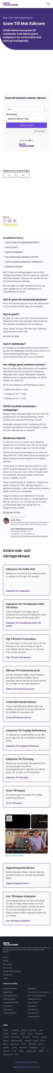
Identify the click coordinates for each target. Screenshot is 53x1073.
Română (6, 1037)
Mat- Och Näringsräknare (18, 17)
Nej (23, 175)
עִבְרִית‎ (14, 1051)
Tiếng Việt (32, 1044)
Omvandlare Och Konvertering (39, 992)
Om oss (6, 957)
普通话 (41, 1051)
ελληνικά (6, 1051)
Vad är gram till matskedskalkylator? (22, 242)
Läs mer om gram (11, 336)
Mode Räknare (33, 1009)
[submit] (48, 3)
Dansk (5, 1044)
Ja (9, 175)
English (5, 1030)
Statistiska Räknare (10, 1013)
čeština (21, 1051)
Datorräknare (8, 1009)
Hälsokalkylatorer (9, 999)
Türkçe (30, 1034)
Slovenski (23, 1047)
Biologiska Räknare (10, 989)
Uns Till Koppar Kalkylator (18, 921)
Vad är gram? (11, 247)
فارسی (42, 1047)
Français (6, 1034)
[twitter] (15, 221)
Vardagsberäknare (34, 999)
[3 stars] (10, 224)
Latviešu (6, 1047)
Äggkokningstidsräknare (18, 883)
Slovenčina (15, 1037)
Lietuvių (44, 1037)
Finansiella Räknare (10, 995)
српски (14, 1047)
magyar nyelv (31, 1051)
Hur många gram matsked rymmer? (21, 256)
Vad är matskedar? (14, 252)
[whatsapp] (10, 221)
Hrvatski (36, 1037)
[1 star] (4, 224)
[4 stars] (13, 224)
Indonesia (39, 1034)
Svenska (28, 1040)
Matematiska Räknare (10, 1002)
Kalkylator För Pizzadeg (17, 777)
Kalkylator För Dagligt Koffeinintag (22, 746)
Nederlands (14, 1044)
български (26, 1037)
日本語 (22, 1034)
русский (33, 1030)
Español (24, 1030)
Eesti (17, 1054)
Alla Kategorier (33, 1013)
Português (15, 1030)
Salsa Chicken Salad (23, 833)
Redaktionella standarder (12, 971)
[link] (9, 833)
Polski (23, 1044)
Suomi (36, 1040)
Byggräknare (7, 992)
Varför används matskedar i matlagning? (24, 261)
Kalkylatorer (32, 989)
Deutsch (14, 1034)
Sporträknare (32, 1006)
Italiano (6, 1040)
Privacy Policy (20, 1062)
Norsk (43, 1040)
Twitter (5, 978)
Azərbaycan (33, 1047)
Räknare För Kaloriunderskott (20, 689)
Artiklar (5, 961)
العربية (40, 1030)
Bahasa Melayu (16, 1040)
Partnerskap (7, 968)
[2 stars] (7, 224)
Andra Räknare (33, 1002)
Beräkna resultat (26, 125)
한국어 (40, 1044)
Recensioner (7, 964)
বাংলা (47, 1051)
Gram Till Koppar (14, 803)
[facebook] (5, 221)
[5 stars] (16, 224)
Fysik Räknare (8, 1006)
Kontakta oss (8, 975)
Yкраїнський (8, 1054)
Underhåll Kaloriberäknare (18, 717)
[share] (43, 832)
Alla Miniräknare (34, 1016)
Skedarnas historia (14, 266)
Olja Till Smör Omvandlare (18, 657)
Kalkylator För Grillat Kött (18, 591)
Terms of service (32, 1062)
